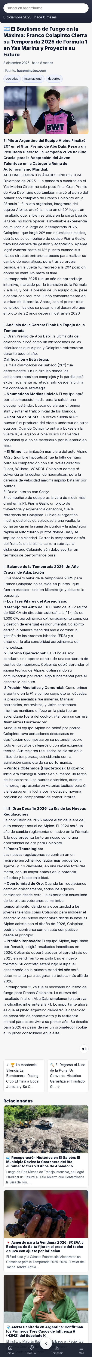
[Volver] (46, 1343)
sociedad (12, 78)
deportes (54, 78)
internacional (33, 78)
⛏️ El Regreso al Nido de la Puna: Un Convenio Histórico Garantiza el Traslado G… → (67, 1076)
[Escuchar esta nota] (84, 1048)
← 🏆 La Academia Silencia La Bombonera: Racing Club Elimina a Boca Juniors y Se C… (22, 1076)
